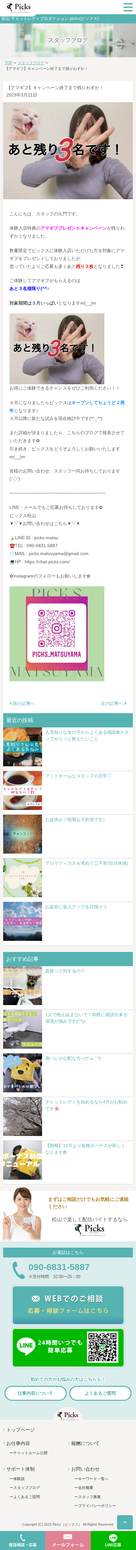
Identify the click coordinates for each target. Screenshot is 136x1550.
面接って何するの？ (65, 970)
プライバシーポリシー (97, 1506)
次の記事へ (112, 703)
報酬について (85, 1443)
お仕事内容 (18, 1443)
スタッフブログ (26, 1487)
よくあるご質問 (100, 1393)
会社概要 (85, 1487)
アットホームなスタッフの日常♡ (78, 775)
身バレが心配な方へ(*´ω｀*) (73, 1058)
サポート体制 (20, 1469)
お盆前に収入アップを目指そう (76, 906)
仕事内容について (35, 1393)
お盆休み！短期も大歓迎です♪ (75, 819)
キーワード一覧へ (93, 1479)
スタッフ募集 (89, 1497)
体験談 (19, 1479)
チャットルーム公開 (30, 1453)
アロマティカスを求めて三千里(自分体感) (86, 863)
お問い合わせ (85, 1469)
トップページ (20, 1429)
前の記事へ (23, 703)
